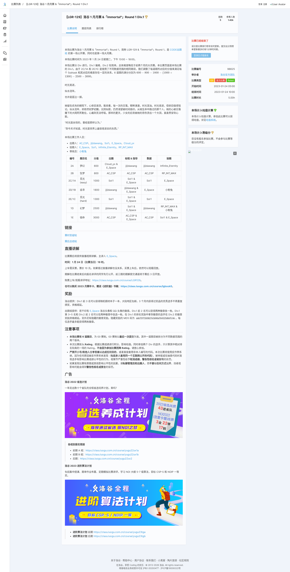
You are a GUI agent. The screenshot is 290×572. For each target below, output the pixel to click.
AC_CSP (83, 143)
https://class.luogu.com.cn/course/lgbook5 (146, 286)
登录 (260, 4)
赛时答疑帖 (71, 235)
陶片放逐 (172, 560)
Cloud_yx (129, 143)
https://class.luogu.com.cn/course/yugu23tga (119, 532)
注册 (265, 4)
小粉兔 (83, 151)
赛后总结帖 (71, 241)
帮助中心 (127, 560)
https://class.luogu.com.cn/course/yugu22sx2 (106, 458)
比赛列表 (16, 4)
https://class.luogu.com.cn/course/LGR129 (116, 280)
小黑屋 (161, 560)
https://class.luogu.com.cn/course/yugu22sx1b (112, 454)
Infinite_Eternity (107, 147)
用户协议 (139, 560)
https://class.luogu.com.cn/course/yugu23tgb (120, 536)
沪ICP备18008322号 (171, 568)
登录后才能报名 (201, 55)
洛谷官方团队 (227, 74)
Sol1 (107, 143)
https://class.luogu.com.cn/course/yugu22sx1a (112, 450)
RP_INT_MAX (126, 147)
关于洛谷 (116, 560)
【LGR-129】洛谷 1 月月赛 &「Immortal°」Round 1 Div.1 (56, 4)
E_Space (116, 143)
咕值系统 (211, 119)
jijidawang (96, 143)
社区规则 (184, 560)
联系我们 (151, 560)
